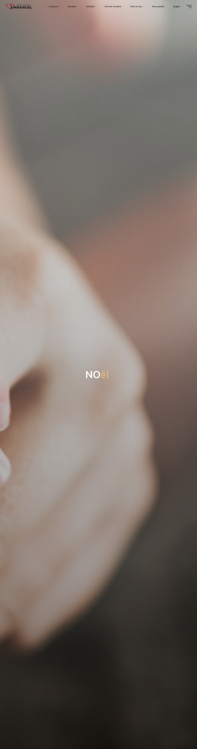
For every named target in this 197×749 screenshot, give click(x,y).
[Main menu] (189, 6)
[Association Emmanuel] (19, 6)
